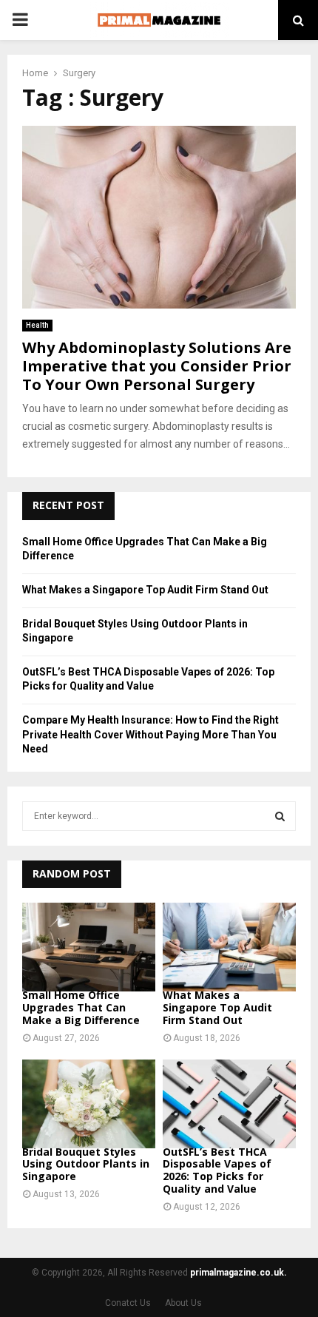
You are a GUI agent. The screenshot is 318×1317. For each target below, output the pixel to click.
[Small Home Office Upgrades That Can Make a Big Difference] (88, 947)
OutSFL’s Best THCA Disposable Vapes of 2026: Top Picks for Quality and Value (217, 1170)
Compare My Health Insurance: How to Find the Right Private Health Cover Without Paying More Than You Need (150, 734)
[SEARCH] (280, 816)
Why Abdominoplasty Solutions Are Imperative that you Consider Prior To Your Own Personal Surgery (156, 365)
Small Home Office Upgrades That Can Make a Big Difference (81, 1007)
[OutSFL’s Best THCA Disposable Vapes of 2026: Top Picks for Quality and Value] (229, 1104)
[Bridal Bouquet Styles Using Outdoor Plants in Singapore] (88, 1104)
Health (37, 325)
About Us (183, 1303)
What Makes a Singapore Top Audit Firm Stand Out (145, 590)
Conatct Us (128, 1303)
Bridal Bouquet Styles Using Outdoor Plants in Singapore (85, 1164)
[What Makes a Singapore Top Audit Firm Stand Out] (229, 947)
